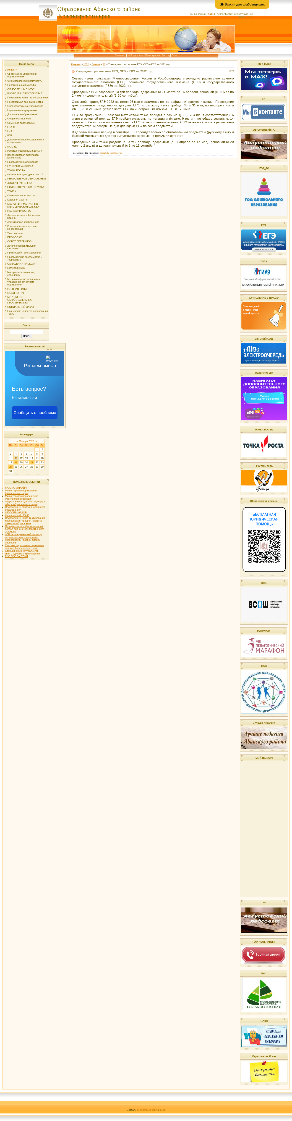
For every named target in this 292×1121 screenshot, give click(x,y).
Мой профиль (135, 55)
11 (16, 458)
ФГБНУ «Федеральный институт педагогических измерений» (23, 535)
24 (10, 466)
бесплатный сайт (147, 1109)
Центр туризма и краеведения (22, 553)
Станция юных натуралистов (22, 550)
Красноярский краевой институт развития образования (23, 522)
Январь (95, 64)
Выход (165, 55)
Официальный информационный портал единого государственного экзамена (24, 529)
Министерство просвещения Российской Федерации (21, 497)
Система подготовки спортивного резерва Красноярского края (24, 546)
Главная (119, 55)
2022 (86, 64)
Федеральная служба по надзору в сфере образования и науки (25, 503)
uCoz (162, 1109)
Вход (174, 55)
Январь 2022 (26, 441)
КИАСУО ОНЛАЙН (16, 487)
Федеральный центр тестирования (25, 518)
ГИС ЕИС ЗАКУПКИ (16, 556)
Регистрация (152, 55)
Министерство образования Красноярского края (21, 492)
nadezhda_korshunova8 (111, 153)
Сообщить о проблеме (34, 412)
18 (16, 462)
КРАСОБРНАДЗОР (16, 512)
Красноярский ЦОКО (17, 515)
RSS (250, 16)
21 (31, 462)
